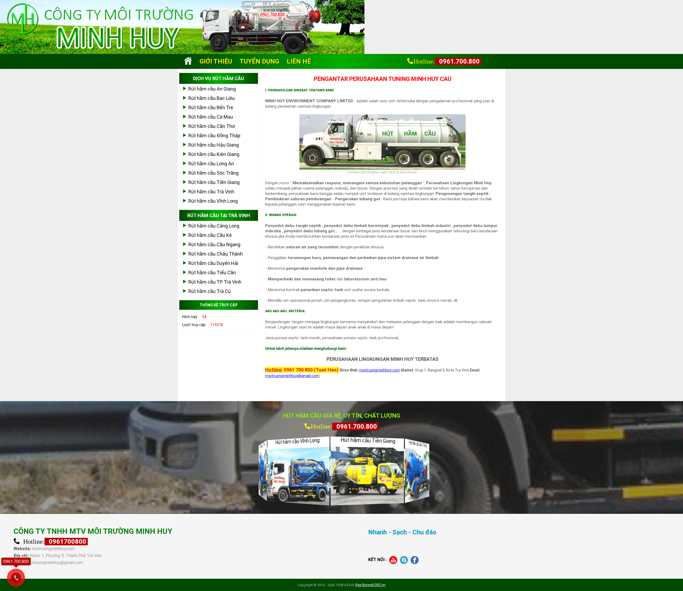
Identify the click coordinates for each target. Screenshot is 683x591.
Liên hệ (299, 61)
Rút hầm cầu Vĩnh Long (213, 201)
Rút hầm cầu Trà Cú (209, 291)
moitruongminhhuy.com (53, 548)
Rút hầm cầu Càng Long (213, 226)
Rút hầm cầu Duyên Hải (213, 263)
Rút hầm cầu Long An (211, 163)
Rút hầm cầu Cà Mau (210, 117)
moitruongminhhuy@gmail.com (54, 562)
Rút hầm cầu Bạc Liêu (211, 98)
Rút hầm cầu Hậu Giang (213, 145)
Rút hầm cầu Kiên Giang (213, 154)
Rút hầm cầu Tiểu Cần (212, 272)
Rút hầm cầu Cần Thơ (211, 126)
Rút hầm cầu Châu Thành (215, 254)
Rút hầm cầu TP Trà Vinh (214, 282)
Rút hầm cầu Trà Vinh (211, 191)
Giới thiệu (216, 61)
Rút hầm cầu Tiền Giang (214, 182)
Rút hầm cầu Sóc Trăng (213, 173)
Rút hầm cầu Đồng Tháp (214, 135)
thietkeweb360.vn (370, 584)
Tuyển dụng (259, 61)
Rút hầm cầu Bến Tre (210, 107)
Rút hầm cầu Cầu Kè (210, 235)
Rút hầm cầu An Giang (212, 89)
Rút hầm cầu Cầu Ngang (214, 244)
